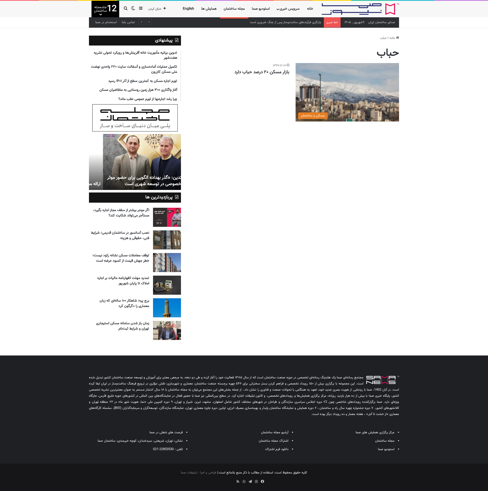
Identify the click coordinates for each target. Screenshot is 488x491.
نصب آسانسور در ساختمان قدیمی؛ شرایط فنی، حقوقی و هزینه (120, 235)
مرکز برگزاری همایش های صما (375, 432)
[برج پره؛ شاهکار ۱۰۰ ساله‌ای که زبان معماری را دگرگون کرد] (167, 307)
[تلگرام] (250, 482)
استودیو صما (261, 9)
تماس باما (128, 22)
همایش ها (209, 9)
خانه (310, 9)
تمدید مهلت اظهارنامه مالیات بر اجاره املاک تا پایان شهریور (123, 280)
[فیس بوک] (262, 482)
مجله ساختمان (234, 9)
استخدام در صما (106, 22)
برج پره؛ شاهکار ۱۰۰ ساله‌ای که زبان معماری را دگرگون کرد (124, 303)
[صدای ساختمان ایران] (360, 9)
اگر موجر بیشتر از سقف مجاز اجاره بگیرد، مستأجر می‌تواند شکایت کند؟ (121, 212)
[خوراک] (238, 482)
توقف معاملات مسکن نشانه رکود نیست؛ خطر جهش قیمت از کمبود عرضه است (121, 258)
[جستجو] (125, 9)
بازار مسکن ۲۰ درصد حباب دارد (262, 72)
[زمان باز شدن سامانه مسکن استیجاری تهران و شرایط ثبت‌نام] (167, 330)
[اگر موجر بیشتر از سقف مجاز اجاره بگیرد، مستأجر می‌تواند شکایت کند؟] (167, 217)
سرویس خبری (290, 9)
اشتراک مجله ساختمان (273, 440)
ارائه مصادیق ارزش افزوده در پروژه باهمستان (138, 184)
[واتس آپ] (244, 482)
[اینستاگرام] (256, 482)
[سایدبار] (141, 9)
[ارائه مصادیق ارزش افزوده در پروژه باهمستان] (135, 162)
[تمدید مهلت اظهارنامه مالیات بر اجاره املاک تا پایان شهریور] (167, 285)
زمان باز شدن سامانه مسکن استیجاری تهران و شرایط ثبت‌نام (122, 326)
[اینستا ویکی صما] (232, 480)
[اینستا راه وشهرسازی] (226, 480)
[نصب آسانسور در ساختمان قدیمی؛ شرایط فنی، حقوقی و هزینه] (167, 239)
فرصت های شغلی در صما (166, 432)
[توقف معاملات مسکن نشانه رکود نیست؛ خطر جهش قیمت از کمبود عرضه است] (167, 262)
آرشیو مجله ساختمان (274, 432)
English (188, 9)
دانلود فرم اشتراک (276, 449)
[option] (135, 162)
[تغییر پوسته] (133, 9)
